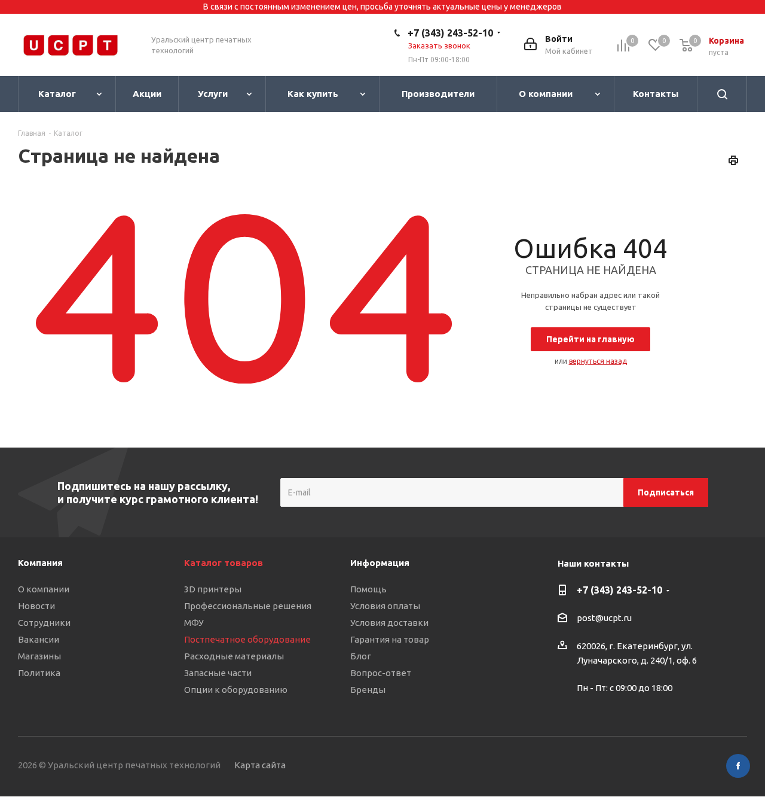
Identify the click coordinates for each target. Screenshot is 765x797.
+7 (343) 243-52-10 (450, 33)
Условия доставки (389, 622)
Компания (40, 563)
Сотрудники (44, 622)
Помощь (368, 589)
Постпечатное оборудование (247, 639)
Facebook (738, 766)
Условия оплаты (385, 606)
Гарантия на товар (389, 639)
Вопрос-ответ (380, 673)
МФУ (194, 622)
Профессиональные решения (247, 606)
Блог (360, 656)
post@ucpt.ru (604, 618)
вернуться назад (598, 361)
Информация (379, 563)
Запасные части (218, 673)
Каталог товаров (223, 563)
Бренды (367, 690)
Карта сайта (260, 765)
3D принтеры (212, 589)
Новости (36, 606)
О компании (43, 589)
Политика (39, 673)
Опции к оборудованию (235, 690)
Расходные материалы (234, 656)
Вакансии (38, 639)
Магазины (39, 656)
